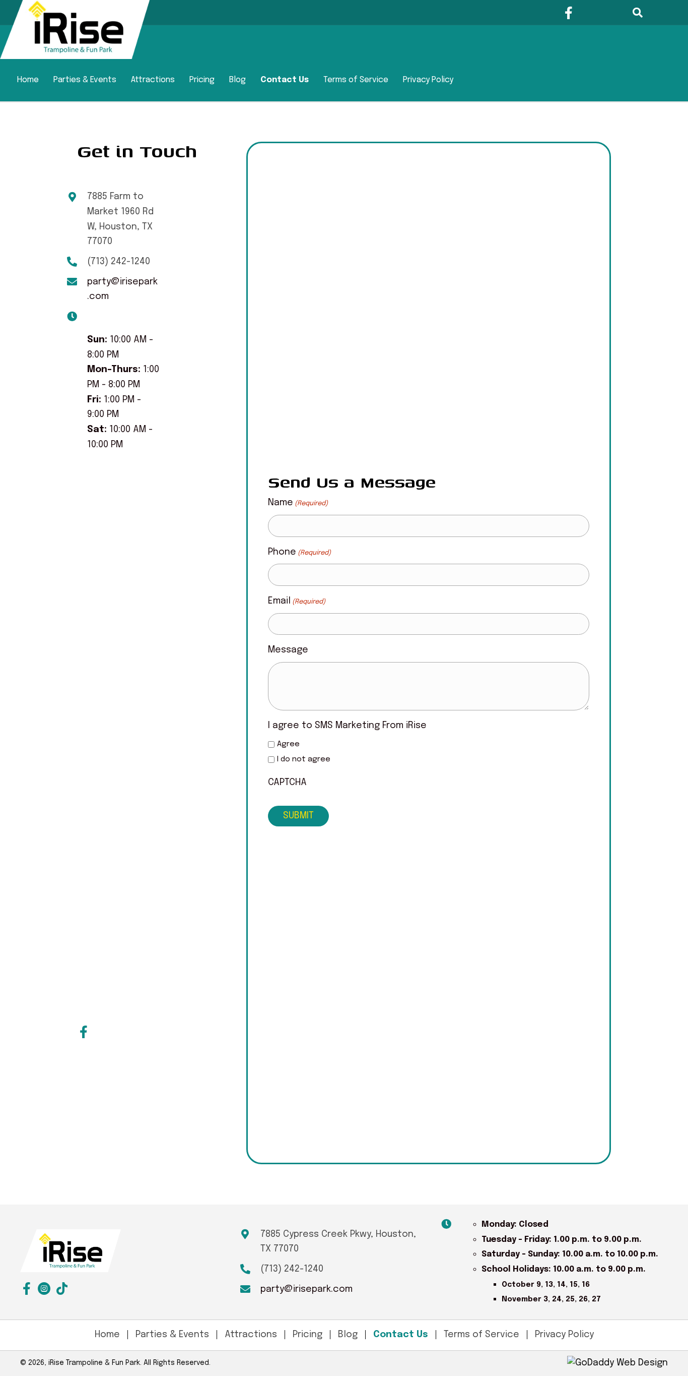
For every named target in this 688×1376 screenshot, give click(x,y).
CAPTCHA (287, 782)
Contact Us (284, 80)
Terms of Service (355, 80)
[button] (569, 13)
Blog (237, 80)
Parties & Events (84, 80)
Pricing (202, 80)
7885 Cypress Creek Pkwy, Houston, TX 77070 (338, 1242)
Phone (299, 552)
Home (28, 80)
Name (298, 502)
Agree (288, 744)
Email (296, 601)
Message (288, 649)
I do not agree (303, 759)
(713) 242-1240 (118, 261)
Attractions (153, 80)
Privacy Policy (428, 80)
